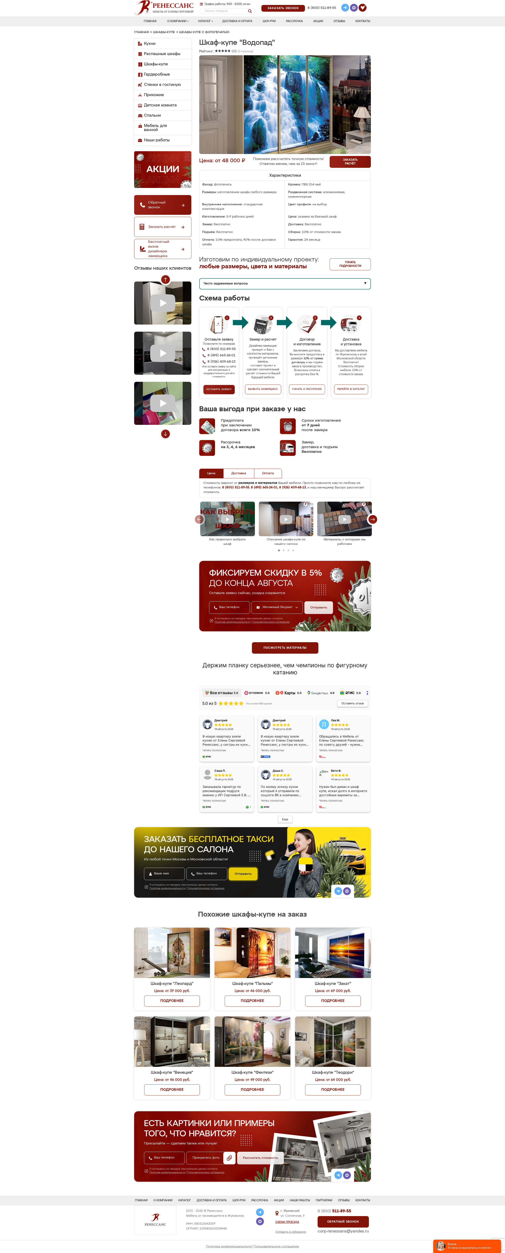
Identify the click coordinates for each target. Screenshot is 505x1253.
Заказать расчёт (350, 162)
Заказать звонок (283, 8)
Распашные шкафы (162, 54)
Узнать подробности (350, 264)
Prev (165, 279)
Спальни (152, 115)
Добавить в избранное (290, 1232)
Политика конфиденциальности (229, 1246)
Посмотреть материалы (285, 648)
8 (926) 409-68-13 (322, 13)
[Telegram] (345, 8)
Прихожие (154, 95)
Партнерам (324, 1200)
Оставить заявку (219, 389)
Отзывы (339, 21)
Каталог (204, 21)
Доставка (238, 473)
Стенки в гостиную (162, 85)
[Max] (354, 8)
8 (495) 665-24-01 (321, 3)
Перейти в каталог (351, 389)
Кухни (149, 44)
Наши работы (157, 140)
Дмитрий (279, 720)
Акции (318, 21)
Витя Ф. (336, 770)
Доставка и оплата (237, 21)
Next (165, 434)
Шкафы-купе (164, 32)
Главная (150, 21)
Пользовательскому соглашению (271, 622)
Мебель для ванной (155, 128)
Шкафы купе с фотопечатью (204, 32)
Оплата (268, 473)
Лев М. (335, 720)
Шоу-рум (269, 21)
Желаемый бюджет (278, 607)
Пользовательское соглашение (276, 1246)
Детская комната (160, 105)
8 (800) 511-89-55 (322, 8)
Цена (211, 473)
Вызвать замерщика (263, 389)
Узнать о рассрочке (307, 389)
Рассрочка (294, 21)
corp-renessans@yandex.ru (343, 1231)
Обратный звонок (343, 1221)
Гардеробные (157, 74)
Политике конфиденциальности (232, 622)
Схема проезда (287, 1222)
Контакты (362, 21)
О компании (176, 21)
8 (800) (334, 1211)
